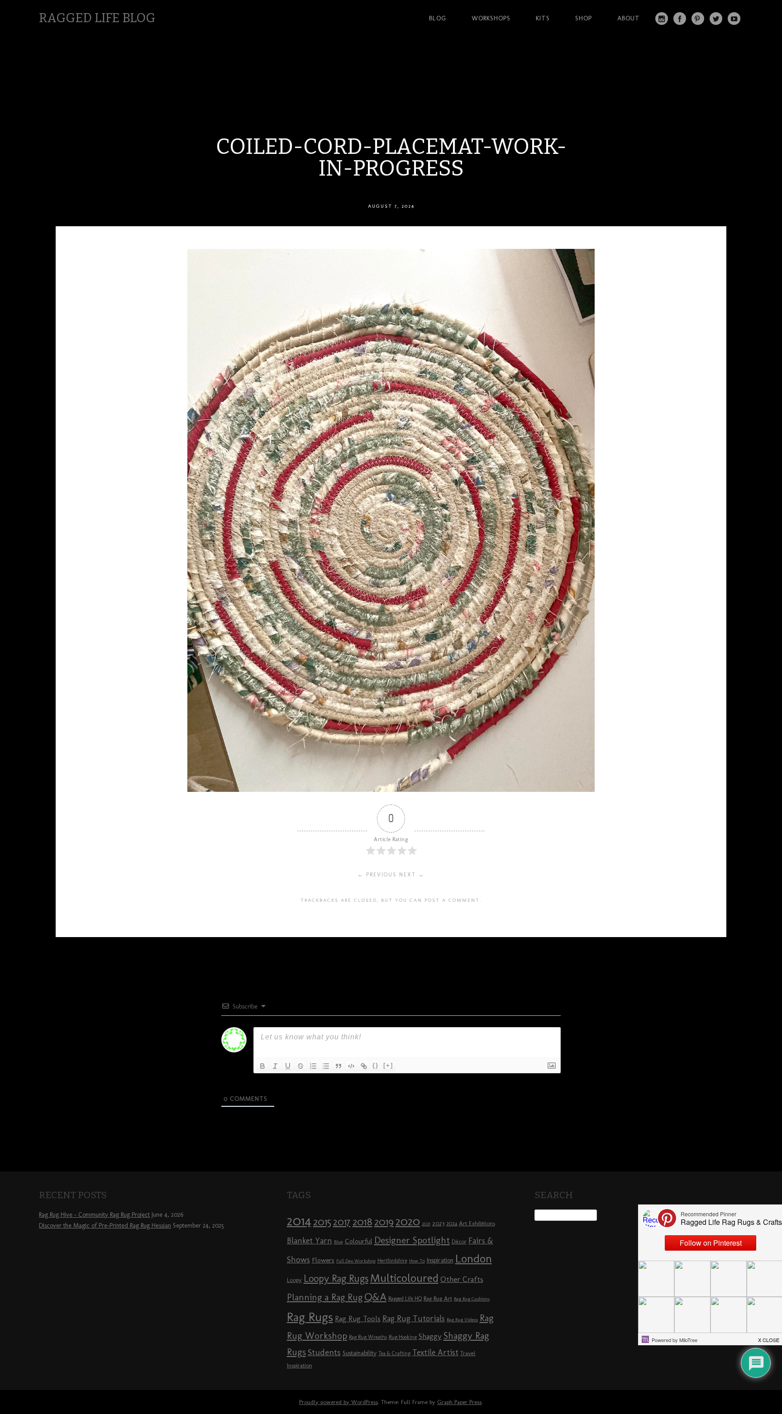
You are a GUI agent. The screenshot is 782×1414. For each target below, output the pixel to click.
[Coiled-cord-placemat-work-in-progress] (391, 789)
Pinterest (697, 18)
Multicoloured (404, 1278)
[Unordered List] (325, 1066)
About (628, 18)
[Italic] (275, 1066)
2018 (362, 1221)
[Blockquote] (338, 1066)
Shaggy (430, 1336)
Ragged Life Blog (97, 17)
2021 (426, 1224)
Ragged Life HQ (405, 1298)
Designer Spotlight (412, 1240)
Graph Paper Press (459, 1402)
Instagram (661, 18)
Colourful (358, 1241)
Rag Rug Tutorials (413, 1319)
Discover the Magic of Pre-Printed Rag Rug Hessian (105, 1225)
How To (417, 1261)
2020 (408, 1221)
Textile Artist (435, 1352)
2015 (322, 1221)
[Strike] (300, 1066)
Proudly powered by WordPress (338, 1402)
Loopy (294, 1279)
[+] (388, 1065)
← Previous (377, 874)
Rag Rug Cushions (472, 1299)
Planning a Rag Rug (324, 1297)
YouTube (734, 18)
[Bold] (262, 1066)
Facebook (679, 18)
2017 (342, 1222)
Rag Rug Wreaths (368, 1337)
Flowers (323, 1260)
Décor (459, 1241)
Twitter (716, 18)
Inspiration (440, 1260)
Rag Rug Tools (358, 1318)
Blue (338, 1242)
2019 (384, 1221)
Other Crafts (461, 1279)
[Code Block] (351, 1066)
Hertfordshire (392, 1260)
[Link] (364, 1066)
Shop (583, 18)
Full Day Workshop (356, 1261)
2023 (438, 1223)
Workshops (491, 18)
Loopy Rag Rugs (336, 1278)
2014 (299, 1220)
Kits (543, 18)
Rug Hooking (403, 1337)
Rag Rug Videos (462, 1320)
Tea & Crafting (394, 1353)
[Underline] (287, 1066)
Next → (411, 874)
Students (324, 1352)
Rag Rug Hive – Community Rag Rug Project (94, 1215)
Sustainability (360, 1353)
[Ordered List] (313, 1066)
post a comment (452, 900)
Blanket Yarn (309, 1241)
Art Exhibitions (477, 1223)
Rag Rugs (310, 1316)
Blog (437, 18)
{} (375, 1065)
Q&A (375, 1296)
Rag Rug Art (438, 1298)
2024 (451, 1223)
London (473, 1258)
